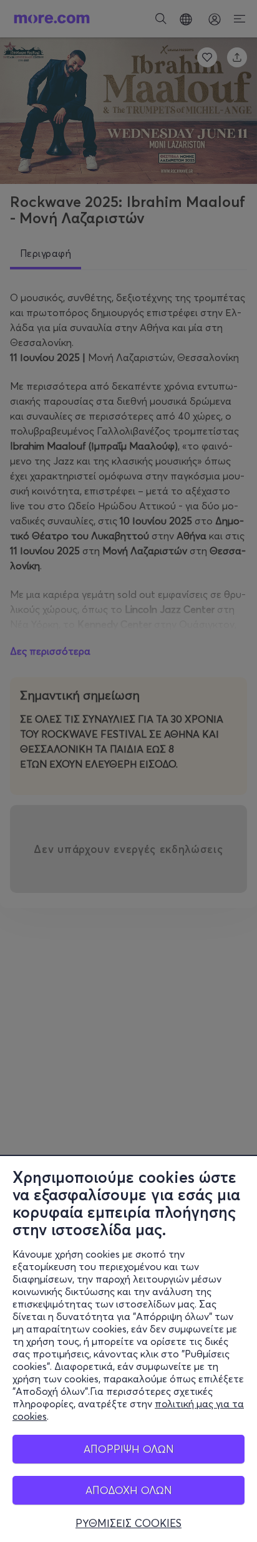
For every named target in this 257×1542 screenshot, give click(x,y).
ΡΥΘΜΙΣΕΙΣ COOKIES (128, 1523)
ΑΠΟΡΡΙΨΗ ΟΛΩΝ (129, 1448)
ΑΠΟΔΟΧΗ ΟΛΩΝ (128, 1489)
